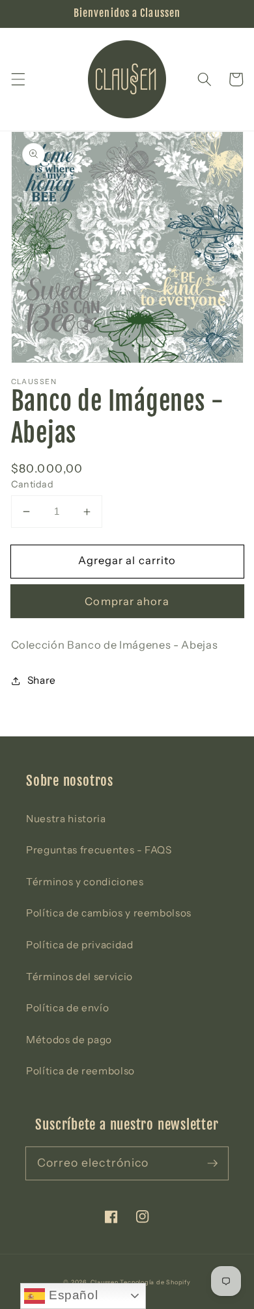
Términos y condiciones (85, 881)
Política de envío (67, 1008)
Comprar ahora (127, 601)
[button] (17, 79)
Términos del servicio (79, 976)
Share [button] (41, 680)
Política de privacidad (80, 945)
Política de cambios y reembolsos (108, 913)
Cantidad (32, 484)
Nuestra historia (66, 818)
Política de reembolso (80, 1071)
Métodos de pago (69, 1039)
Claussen (105, 1282)
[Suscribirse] (212, 1162)
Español (71, 1295)
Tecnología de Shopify (155, 1282)
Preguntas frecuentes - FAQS (99, 850)
